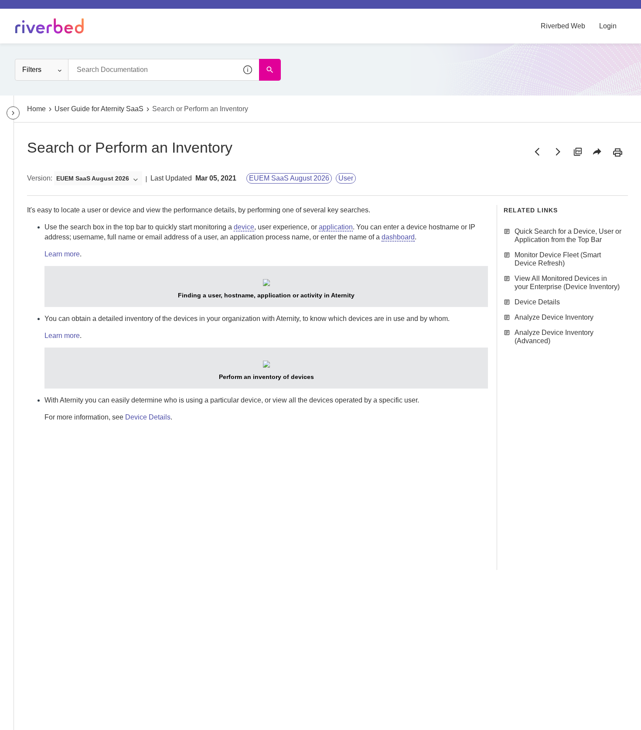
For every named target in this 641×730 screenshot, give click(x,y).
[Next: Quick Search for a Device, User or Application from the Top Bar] (557, 151)
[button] (248, 70)
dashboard (398, 237)
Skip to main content (36, 10)
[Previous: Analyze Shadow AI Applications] (537, 151)
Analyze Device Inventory (554, 317)
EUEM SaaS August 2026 (289, 178)
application (336, 227)
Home (36, 109)
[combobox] (163, 70)
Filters (31, 69)
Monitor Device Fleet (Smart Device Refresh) (558, 259)
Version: (39, 178)
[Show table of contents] (13, 112)
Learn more (62, 254)
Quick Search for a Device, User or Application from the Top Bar (568, 235)
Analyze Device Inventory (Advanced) (554, 337)
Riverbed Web (563, 26)
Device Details (147, 417)
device (244, 227)
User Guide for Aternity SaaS (99, 109)
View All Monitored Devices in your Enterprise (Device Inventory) (567, 282)
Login (608, 26)
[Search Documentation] (270, 70)
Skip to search (98, 10)
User (345, 178)
